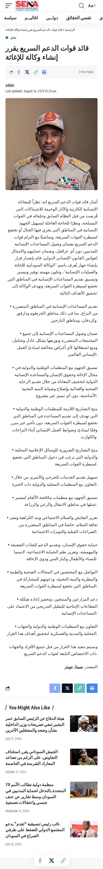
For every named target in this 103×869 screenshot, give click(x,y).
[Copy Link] (36, 72)
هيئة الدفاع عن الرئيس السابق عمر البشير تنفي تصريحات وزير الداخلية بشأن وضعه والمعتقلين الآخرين (34, 724)
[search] (81, 5)
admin (9, 85)
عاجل (13, 37)
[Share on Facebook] (19, 72)
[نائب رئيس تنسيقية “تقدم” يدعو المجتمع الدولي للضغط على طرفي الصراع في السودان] (84, 829)
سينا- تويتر (74, 666)
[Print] (44, 72)
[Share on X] (27, 72)
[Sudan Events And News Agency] (27, 6)
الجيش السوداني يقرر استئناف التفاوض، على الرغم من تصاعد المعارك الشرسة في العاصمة (31, 757)
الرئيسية (70, 29)
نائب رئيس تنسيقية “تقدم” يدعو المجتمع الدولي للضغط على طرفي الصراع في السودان (35, 829)
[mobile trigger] (10, 6)
